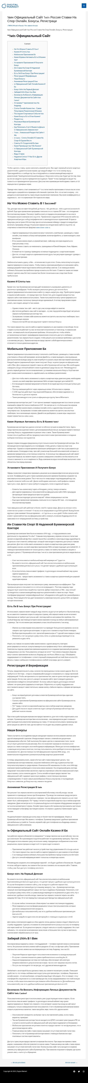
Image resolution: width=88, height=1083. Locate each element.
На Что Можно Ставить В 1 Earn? (26, 49)
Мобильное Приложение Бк (25, 55)
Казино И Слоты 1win (22, 52)
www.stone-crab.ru (43, 228)
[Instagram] (84, 1071)
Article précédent (18, 1063)
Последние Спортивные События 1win (29, 114)
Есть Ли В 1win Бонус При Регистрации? (29, 73)
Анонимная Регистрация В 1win (26, 82)
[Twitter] (79, 1071)
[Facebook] (74, 1071)
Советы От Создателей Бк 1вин (26, 143)
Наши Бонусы (19, 79)
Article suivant (71, 1063)
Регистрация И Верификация (25, 76)
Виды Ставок (19, 154)
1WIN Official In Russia (15, 26)
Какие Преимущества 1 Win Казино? (27, 146)
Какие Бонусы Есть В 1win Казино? (27, 117)
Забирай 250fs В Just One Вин (25, 92)
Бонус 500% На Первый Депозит (26, 90)
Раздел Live (18, 119)
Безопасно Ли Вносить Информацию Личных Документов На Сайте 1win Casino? (28, 97)
